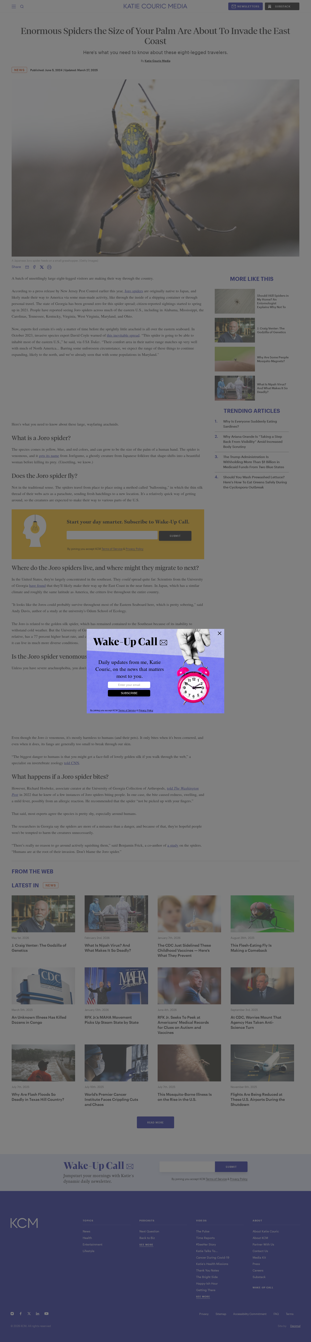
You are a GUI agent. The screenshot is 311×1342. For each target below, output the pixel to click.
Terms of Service (127, 710)
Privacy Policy (146, 710)
